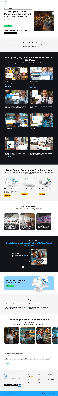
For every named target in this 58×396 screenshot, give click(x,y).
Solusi (7, 8)
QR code (25, 255)
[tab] (23, 267)
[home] (6, 1)
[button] (30, 2)
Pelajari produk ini (7, 195)
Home (5, 8)
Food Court (10, 8)
